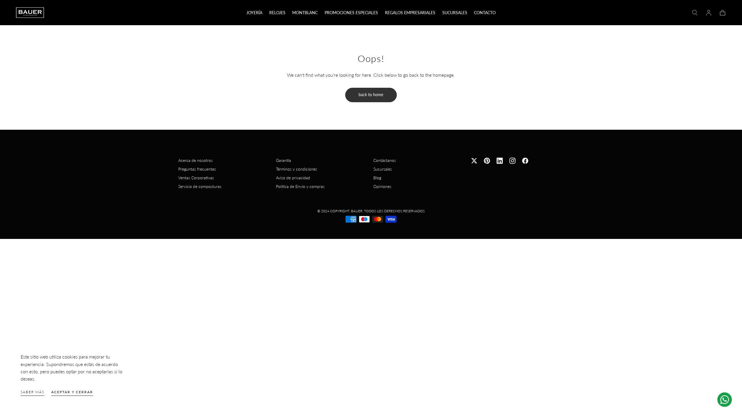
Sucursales (382, 169)
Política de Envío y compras (300, 186)
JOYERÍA (254, 12)
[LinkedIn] (499, 160)
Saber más (32, 392)
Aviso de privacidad (293, 177)
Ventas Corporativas (196, 177)
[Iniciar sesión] (708, 12)
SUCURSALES (454, 12)
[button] (694, 12)
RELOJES (277, 12)
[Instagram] (512, 160)
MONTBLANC (305, 12)
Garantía (283, 160)
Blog (377, 177)
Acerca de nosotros (195, 160)
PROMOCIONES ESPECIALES (351, 12)
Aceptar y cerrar (72, 392)
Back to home (371, 94)
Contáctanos (384, 160)
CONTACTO (485, 12)
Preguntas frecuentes (197, 169)
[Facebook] (525, 160)
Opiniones (382, 186)
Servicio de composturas (199, 186)
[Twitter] (474, 160)
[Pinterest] (487, 160)
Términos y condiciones (296, 169)
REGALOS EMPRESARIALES (410, 12)
